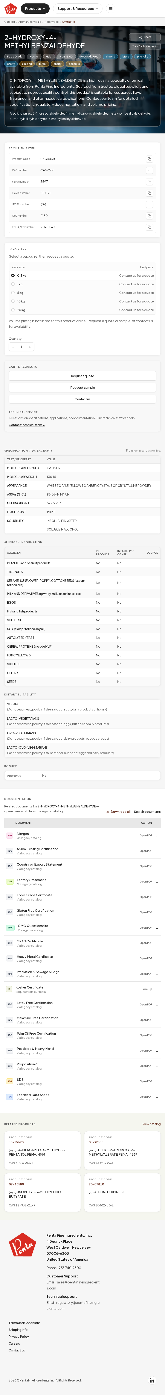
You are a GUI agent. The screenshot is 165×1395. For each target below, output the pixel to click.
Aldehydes (52, 21)
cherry (11, 63)
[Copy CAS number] (149, 170)
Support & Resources (76, 8)
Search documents (147, 811)
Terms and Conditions (24, 1323)
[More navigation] (110, 8)
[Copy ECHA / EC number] (149, 227)
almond (110, 56)
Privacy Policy (19, 1336)
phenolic (142, 56)
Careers (14, 1343)
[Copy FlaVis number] (149, 193)
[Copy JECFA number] (149, 204)
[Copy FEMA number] (149, 181)
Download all (121, 811)
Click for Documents (145, 46)
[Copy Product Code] (149, 159)
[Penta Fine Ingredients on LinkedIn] (152, 1380)
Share (147, 37)
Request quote (82, 376)
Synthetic (68, 21)
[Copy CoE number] (149, 215)
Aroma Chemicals (29, 21)
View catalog (151, 1124)
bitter (126, 56)
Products (33, 8)
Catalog (9, 21)
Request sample (82, 387)
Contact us (82, 399)
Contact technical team (27, 425)
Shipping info (18, 1329)
